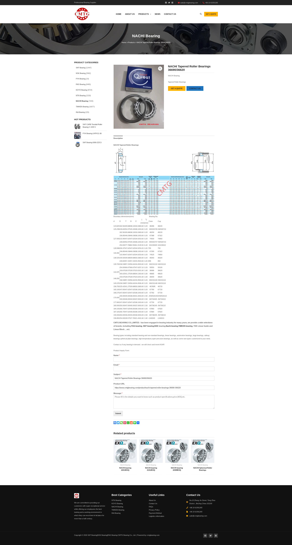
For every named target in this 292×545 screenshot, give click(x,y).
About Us (152, 500)
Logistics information (156, 516)
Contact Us (153, 503)
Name (116, 355)
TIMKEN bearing (185, 326)
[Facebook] (166, 3)
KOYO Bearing (81, 90)
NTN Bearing (81, 95)
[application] (150, 14)
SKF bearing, (148, 326)
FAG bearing (136, 326)
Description (118, 138)
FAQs (151, 507)
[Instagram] (172, 3)
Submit (118, 413)
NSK (156, 326)
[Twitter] (169, 3)
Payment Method (155, 513)
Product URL (119, 384)
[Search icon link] (201, 14)
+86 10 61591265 (195, 508)
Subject (117, 374)
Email (116, 365)
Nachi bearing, (172, 326)
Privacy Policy (154, 510)
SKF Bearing (80, 68)
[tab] (118, 138)
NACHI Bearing (82, 101)
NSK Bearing (81, 73)
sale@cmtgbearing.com (198, 516)
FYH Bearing (80, 79)
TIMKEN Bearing (82, 107)
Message (117, 393)
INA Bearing (80, 112)
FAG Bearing (80, 84)
